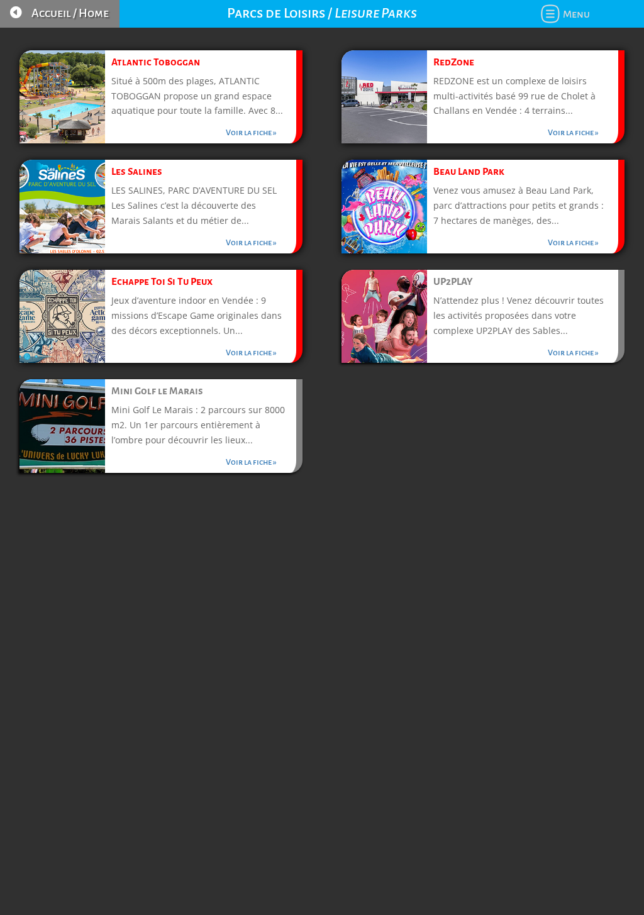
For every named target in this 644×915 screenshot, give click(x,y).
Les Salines (136, 171)
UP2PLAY (452, 281)
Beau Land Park (468, 171)
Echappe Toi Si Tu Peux (162, 281)
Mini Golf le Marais (157, 390)
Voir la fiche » (251, 132)
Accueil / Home (70, 13)
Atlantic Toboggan (155, 62)
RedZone (453, 62)
